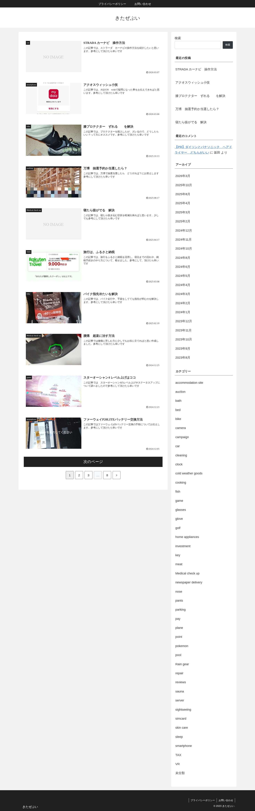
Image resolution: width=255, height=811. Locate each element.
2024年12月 (183, 230)
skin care (181, 727)
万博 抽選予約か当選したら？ (197, 109)
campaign (182, 437)
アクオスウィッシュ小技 (192, 82)
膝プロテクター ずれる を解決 (200, 96)
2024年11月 (183, 239)
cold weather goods (188, 473)
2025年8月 (182, 194)
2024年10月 (183, 248)
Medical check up (187, 573)
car (177, 446)
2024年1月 (182, 312)
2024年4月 (182, 285)
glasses (180, 509)
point (178, 637)
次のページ (93, 461)
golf (177, 528)
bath (178, 400)
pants (179, 600)
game (179, 500)
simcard (180, 718)
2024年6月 (182, 266)
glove (179, 519)
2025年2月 (182, 221)
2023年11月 (183, 330)
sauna (179, 691)
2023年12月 (183, 321)
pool (178, 655)
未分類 (180, 773)
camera (180, 428)
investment (182, 546)
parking (180, 609)
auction (180, 391)
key (177, 555)
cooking (180, 482)
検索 (178, 38)
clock (178, 464)
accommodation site (189, 382)
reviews (180, 682)
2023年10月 (183, 339)
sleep (179, 736)
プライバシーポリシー (203, 800)
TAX (178, 755)
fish (177, 491)
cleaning (181, 455)
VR (177, 764)
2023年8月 (182, 357)
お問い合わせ (226, 800)
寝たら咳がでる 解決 (191, 122)
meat (178, 564)
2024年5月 (182, 275)
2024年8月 (182, 257)
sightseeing (183, 709)
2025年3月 (182, 212)
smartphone (183, 746)
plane (179, 628)
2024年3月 (182, 294)
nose (178, 591)
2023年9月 (182, 348)
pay (177, 618)
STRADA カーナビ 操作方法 (196, 69)
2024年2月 (182, 303)
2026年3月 (182, 176)
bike (178, 419)
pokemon (181, 646)
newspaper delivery (188, 582)
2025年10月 (183, 185)
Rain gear (182, 664)
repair (179, 673)
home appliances (187, 537)
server (179, 700)
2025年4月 (182, 203)
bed (178, 409)
